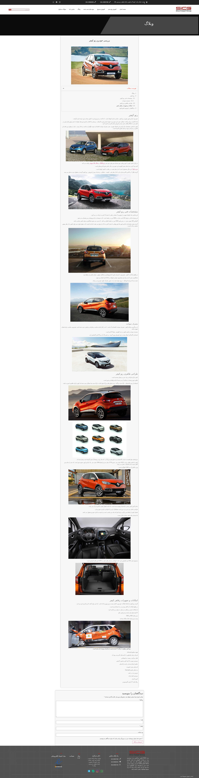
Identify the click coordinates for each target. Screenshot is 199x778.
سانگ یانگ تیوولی (94, 163)
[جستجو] (10, 9)
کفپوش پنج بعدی (112, 9)
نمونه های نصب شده (88, 9)
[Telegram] (56, 2)
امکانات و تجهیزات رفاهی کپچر (124, 105)
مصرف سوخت (126, 100)
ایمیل (141, 726)
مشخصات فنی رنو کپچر (126, 98)
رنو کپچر (132, 95)
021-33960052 (90, 2)
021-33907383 (104, 2)
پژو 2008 (102, 163)
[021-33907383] (109, 2)
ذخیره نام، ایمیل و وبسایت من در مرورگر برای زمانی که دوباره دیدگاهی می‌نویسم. (121, 738)
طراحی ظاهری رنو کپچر (126, 103)
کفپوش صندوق (101, 9)
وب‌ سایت (140, 732)
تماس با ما (71, 9)
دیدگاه (141, 700)
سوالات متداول (62, 9)
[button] (63, 88)
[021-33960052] (95, 2)
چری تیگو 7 (135, 169)
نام (142, 719)
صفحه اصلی (123, 9)
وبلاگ (79, 9)
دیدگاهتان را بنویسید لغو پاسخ (127, 108)
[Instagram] (59, 2)
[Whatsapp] (53, 2)
